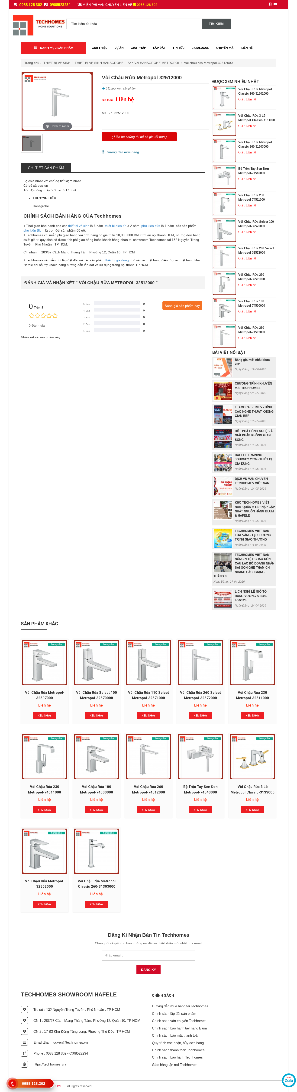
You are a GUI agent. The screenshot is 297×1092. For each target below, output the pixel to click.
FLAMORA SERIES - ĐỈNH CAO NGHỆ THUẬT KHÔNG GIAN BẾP (254, 411)
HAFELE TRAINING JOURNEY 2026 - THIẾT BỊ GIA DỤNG (253, 459)
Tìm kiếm (216, 24)
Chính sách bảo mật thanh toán (175, 1035)
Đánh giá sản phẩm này (182, 306)
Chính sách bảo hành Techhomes (177, 1057)
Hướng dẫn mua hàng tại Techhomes (180, 1006)
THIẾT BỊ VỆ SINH (57, 63)
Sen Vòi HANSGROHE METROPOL (154, 63)
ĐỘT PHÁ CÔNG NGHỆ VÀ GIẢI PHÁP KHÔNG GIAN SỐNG (254, 435)
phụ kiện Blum (33, 230)
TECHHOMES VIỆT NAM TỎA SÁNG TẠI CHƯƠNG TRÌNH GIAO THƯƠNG (253, 535)
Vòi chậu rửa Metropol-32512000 (208, 63)
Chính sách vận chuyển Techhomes (179, 1021)
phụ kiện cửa (150, 226)
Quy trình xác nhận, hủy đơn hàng (178, 1043)
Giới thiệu (99, 48)
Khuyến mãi (225, 48)
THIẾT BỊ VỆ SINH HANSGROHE (99, 63)
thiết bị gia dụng (117, 260)
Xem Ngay (44, 715)
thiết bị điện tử (115, 226)
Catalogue (200, 48)
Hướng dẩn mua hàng (123, 152)
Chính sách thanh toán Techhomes (178, 1050)
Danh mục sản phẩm (56, 48)
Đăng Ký (148, 970)
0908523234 (60, 5)
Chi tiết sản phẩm (46, 168)
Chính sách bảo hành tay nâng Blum (179, 1028)
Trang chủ (31, 63)
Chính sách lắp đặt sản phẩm (174, 1014)
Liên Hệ (246, 48)
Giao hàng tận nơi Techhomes (174, 1065)
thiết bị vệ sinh (78, 226)
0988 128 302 (30, 5)
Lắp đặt (159, 48)
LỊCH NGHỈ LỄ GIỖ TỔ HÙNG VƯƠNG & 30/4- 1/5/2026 (251, 596)
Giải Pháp (138, 48)
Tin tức (178, 48)
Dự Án (119, 48)
